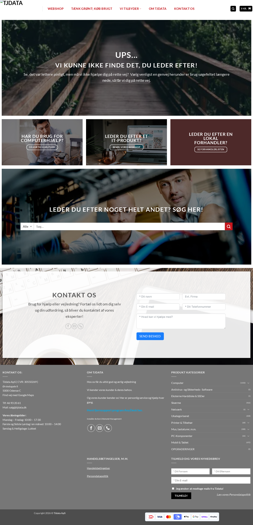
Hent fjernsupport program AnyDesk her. (115, 410)
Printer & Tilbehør (182, 422)
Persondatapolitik (97, 476)
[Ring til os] (80, 326)
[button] (246, 9)
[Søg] (233, 9)
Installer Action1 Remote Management (104, 419)
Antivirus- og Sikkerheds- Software (191, 389)
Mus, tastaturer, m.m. (183, 429)
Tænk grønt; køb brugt (91, 8)
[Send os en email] (74, 326)
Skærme (176, 402)
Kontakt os (184, 8)
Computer (177, 382)
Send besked (150, 336)
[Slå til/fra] (248, 383)
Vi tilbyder (129, 8)
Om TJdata (157, 8)
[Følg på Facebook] (68, 326)
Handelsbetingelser (98, 468)
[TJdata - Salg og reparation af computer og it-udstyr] (21, 8)
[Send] (229, 226)
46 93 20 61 (14, 402)
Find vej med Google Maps (18, 395)
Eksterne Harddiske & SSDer (188, 396)
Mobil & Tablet (179, 442)
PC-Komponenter (181, 435)
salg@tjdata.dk (18, 407)
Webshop (56, 8)
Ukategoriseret (180, 416)
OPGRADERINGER (182, 449)
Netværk (176, 409)
